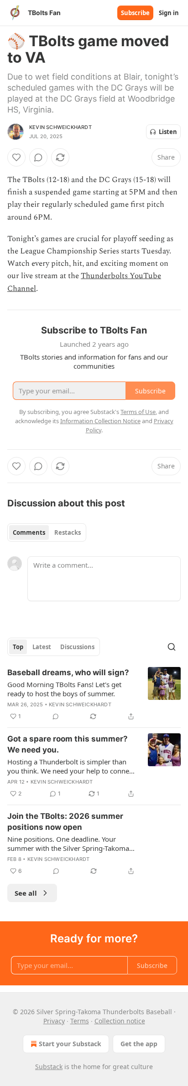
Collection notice (119, 1020)
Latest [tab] (41, 647)
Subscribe (135, 13)
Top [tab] (18, 647)
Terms (79, 1020)
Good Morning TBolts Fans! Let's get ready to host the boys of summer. (64, 689)
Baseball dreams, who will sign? (68, 672)
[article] (94, 694)
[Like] (16, 157)
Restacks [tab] (67, 532)
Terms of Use (138, 412)
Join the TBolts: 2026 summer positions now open (65, 822)
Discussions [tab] (77, 647)
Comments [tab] (29, 532)
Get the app (138, 1043)
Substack (49, 1066)
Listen (168, 132)
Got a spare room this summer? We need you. (67, 744)
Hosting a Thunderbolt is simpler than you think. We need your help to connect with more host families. (71, 766)
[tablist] (46, 532)
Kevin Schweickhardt (60, 127)
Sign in (169, 13)
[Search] (171, 647)
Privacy (54, 1020)
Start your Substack (70, 1043)
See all (26, 893)
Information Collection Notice (100, 421)
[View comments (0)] (38, 157)
